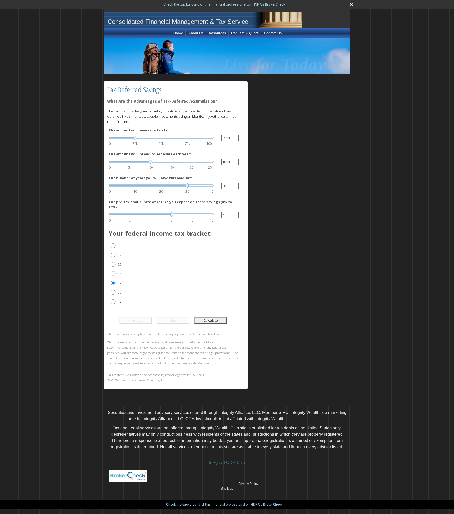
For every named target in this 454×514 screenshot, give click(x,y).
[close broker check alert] (351, 4)
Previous (135, 320)
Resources (217, 33)
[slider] (161, 138)
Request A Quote (245, 33)
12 (119, 255)
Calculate (210, 320)
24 (119, 273)
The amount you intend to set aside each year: (150, 154)
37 (119, 301)
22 (119, 264)
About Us (195, 33)
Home (178, 33)
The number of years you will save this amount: (150, 178)
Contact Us (273, 33)
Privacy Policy (248, 484)
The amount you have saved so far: (139, 130)
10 (119, 245)
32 (119, 283)
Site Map (227, 488)
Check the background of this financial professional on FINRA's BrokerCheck (224, 4)
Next (173, 320)
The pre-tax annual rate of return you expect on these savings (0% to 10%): (170, 204)
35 (119, 292)
